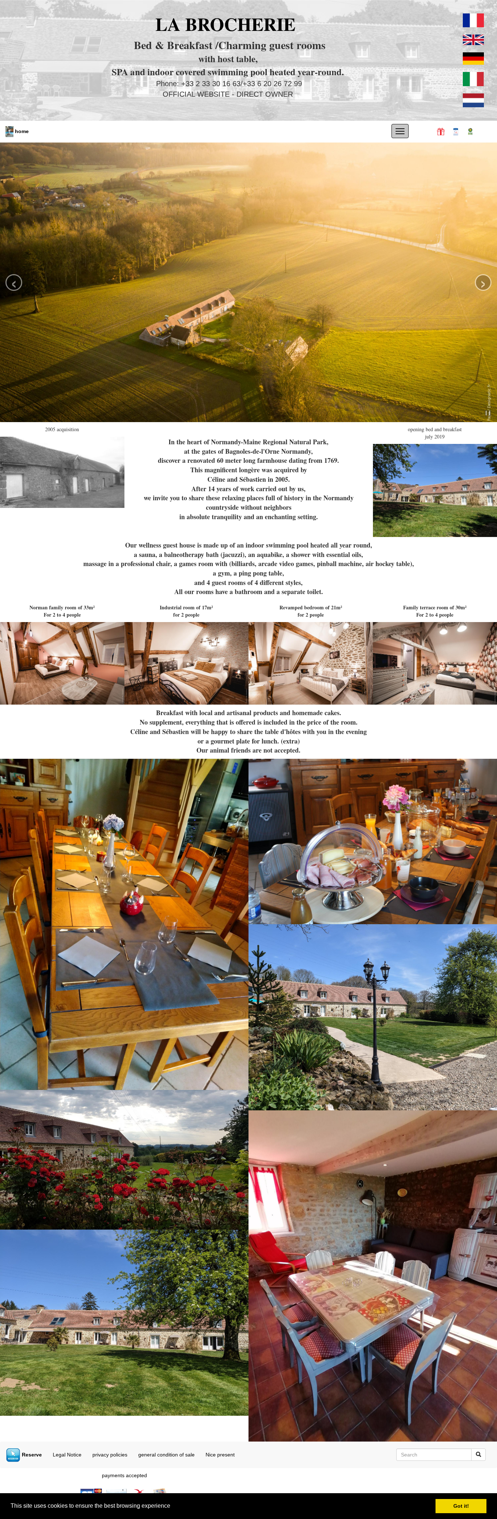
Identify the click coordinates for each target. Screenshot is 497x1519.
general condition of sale (166, 1455)
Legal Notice (67, 1455)
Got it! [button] (461, 1506)
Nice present (220, 1455)
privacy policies (109, 1455)
